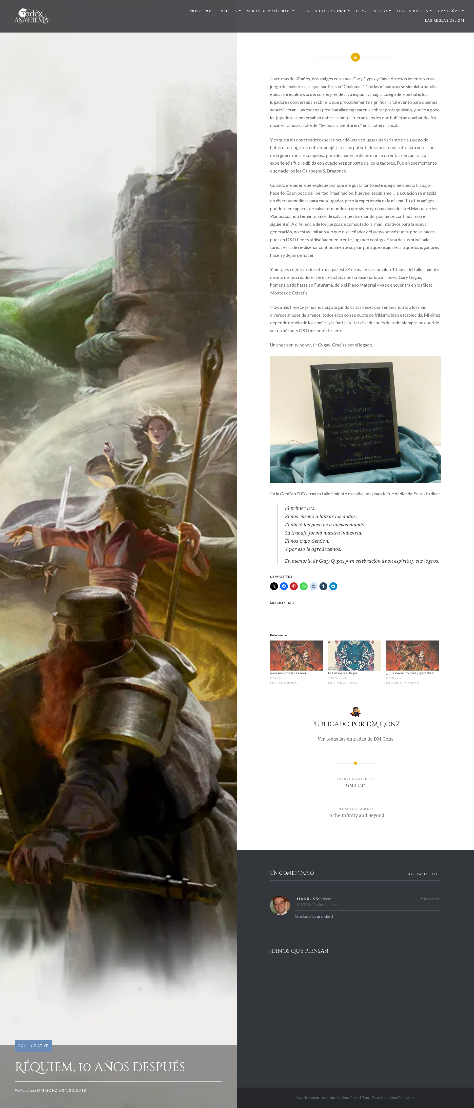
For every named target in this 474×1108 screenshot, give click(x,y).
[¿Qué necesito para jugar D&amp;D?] (412, 656)
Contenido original (323, 11)
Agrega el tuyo (423, 874)
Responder (432, 899)
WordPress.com (402, 1097)
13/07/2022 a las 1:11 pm (316, 904)
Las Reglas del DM (444, 20)
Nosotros (201, 11)
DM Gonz (47, 1090)
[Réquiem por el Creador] (296, 656)
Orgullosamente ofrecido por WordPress (327, 1097)
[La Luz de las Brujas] (354, 656)
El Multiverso (371, 11)
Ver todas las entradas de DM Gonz (356, 739)
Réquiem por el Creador (288, 673)
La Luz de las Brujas (342, 673)
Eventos (228, 11)
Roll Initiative (33, 1046)
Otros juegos (412, 11)
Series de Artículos (269, 11)
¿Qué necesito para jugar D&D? (410, 673)
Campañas (449, 11)
